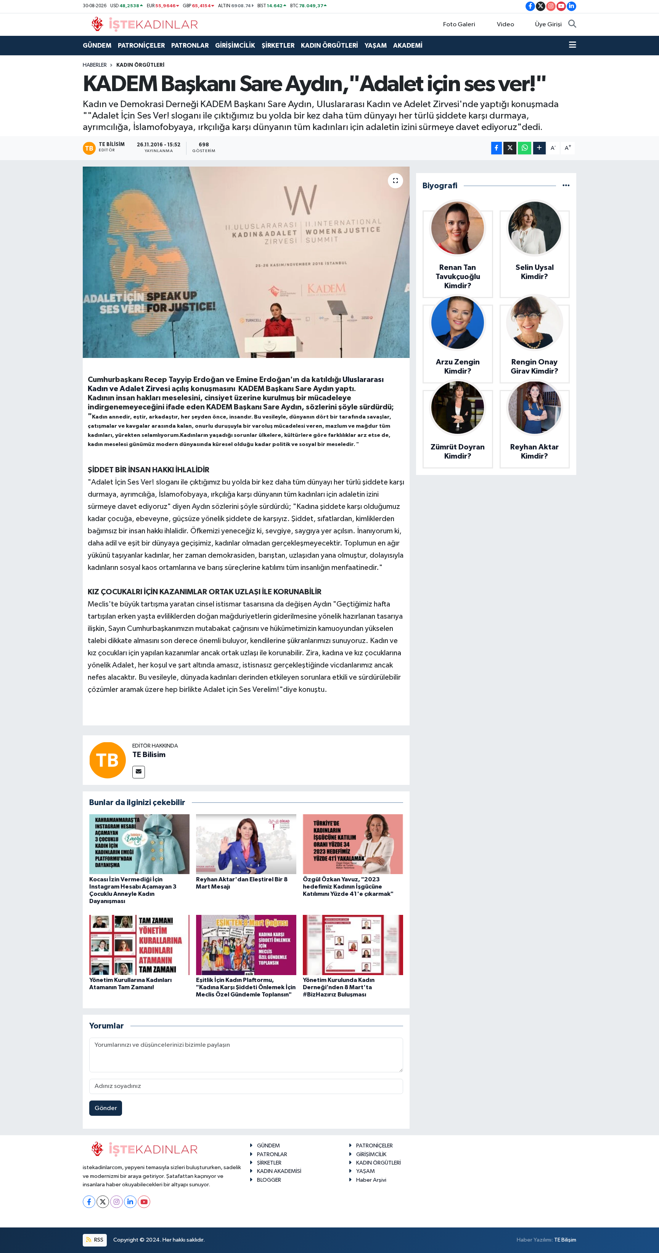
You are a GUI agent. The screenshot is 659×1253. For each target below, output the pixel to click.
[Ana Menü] (572, 46)
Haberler (95, 65)
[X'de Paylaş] (509, 148)
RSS (98, 1240)
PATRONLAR (190, 45)
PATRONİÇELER (141, 45)
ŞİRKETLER (278, 45)
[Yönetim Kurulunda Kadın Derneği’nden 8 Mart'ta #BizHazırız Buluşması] (353, 945)
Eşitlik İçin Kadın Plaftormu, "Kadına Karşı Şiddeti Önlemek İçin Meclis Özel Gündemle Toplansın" (246, 987)
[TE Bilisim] (107, 760)
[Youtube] (144, 1201)
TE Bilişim (565, 1240)
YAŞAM (376, 45)
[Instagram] (116, 1201)
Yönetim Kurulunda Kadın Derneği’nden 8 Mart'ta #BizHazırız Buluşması (339, 987)
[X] (102, 1201)
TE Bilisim (149, 755)
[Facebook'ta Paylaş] (496, 148)
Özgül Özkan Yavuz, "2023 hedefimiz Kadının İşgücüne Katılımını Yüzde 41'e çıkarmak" (348, 886)
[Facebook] (89, 1201)
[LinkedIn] (130, 1201)
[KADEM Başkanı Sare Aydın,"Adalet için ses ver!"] (246, 262)
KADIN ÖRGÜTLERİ (329, 45)
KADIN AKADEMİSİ (279, 1171)
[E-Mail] (138, 772)
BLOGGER (269, 1180)
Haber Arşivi (371, 1180)
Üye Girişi (548, 24)
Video (505, 24)
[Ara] (572, 25)
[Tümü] (566, 186)
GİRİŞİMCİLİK (235, 45)
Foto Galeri (459, 24)
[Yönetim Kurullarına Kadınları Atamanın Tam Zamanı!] (139, 945)
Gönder (106, 1108)
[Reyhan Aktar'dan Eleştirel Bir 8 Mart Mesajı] (246, 844)
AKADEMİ (408, 45)
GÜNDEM (97, 45)
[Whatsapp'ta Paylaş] (524, 148)
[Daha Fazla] (539, 148)
